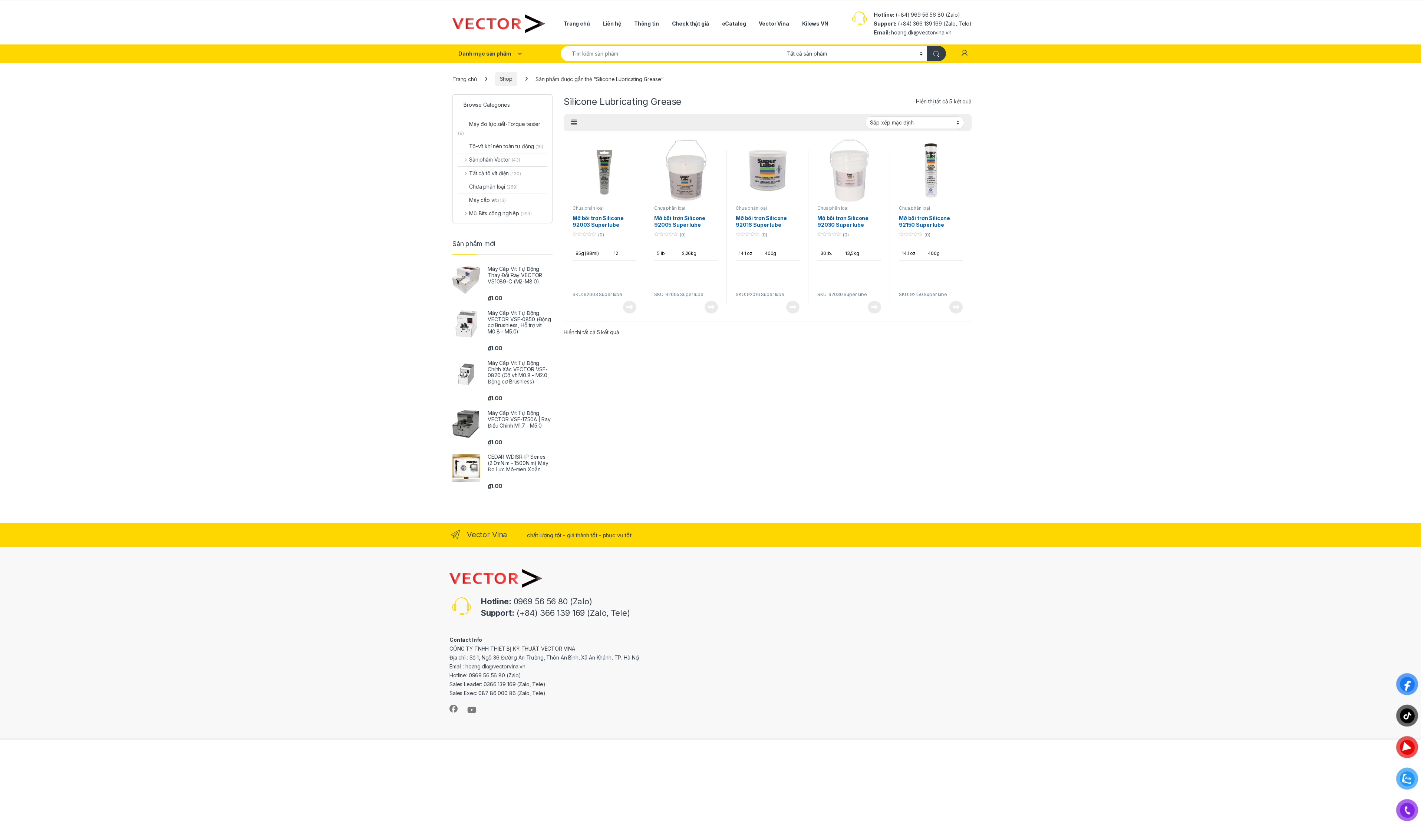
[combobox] (671, 53)
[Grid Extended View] (574, 122)
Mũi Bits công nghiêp (500, 213)
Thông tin (646, 23)
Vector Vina (774, 23)
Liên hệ (612, 23)
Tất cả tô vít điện (495, 173)
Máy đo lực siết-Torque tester (499, 128)
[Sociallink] (453, 709)
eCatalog (734, 23)
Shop (506, 79)
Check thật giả (690, 23)
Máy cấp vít (487, 200)
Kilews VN (815, 23)
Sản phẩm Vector (494, 159)
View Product (626, 307)
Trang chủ (577, 23)
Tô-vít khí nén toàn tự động (506, 146)
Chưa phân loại (588, 208)
